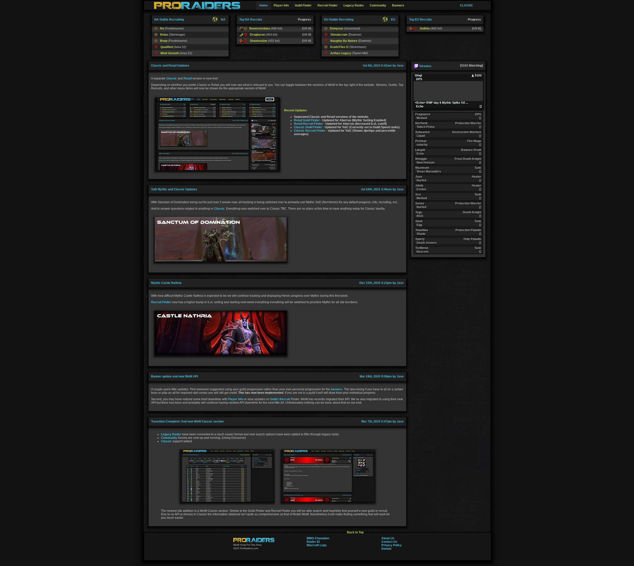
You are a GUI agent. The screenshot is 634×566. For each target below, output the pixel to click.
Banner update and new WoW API (174, 376)
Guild (273, 399)
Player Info (235, 399)
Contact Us (389, 541)
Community (169, 438)
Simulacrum (338, 34)
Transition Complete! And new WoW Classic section (187, 421)
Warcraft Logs (317, 545)
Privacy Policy (391, 545)
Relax (164, 34)
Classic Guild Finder (308, 127)
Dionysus (336, 28)
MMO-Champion (318, 538)
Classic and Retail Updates (170, 65)
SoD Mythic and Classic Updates (174, 189)
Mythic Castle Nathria (166, 283)
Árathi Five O (339, 47)
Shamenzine (258, 41)
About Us (388, 538)
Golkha (425, 28)
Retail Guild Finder (307, 120)
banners (337, 389)
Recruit (285, 399)
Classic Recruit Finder (309, 130)
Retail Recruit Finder (308, 123)
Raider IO (313, 541)
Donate (386, 548)
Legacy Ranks (171, 434)
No (162, 28)
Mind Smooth (169, 53)
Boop (163, 41)
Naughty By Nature (343, 41)
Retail (188, 78)
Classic (171, 78)
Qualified (166, 47)
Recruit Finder (161, 302)
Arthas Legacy (340, 53)
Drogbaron (257, 34)
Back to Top (355, 532)
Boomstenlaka (259, 28)
